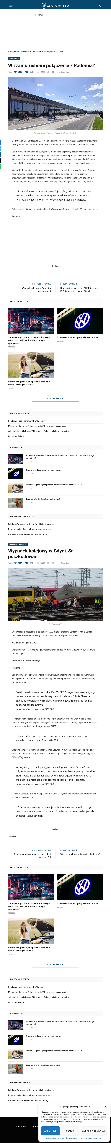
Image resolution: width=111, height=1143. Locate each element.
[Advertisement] (55, 31)
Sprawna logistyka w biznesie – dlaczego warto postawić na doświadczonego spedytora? (29, 340)
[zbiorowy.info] (55, 5)
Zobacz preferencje (93, 1131)
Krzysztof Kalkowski (23, 72)
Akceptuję (50, 1131)
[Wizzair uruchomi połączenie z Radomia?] (55, 103)
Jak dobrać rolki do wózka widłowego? (43, 499)
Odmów (70, 1131)
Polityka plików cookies (52, 1138)
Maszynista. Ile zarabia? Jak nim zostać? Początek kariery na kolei (37, 426)
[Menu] (11, 6)
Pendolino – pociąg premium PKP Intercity (26, 421)
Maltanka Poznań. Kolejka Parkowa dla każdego (28, 534)
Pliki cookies (22, 1127)
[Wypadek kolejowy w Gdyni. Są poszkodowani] (55, 594)
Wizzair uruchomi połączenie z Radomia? (80, 854)
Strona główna (13, 52)
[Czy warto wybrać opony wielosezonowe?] (80, 321)
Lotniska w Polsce (16, 436)
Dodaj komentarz (55, 399)
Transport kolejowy (18, 544)
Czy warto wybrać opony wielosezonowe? (78, 337)
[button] (105, 1106)
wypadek (12, 837)
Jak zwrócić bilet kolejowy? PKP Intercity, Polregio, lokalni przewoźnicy (38, 431)
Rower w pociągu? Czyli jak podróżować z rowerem (30, 529)
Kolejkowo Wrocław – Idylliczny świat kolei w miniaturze (32, 524)
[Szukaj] (100, 6)
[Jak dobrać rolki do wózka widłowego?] (15, 503)
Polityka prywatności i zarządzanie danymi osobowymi (82, 1138)
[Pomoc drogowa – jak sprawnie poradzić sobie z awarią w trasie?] (31, 365)
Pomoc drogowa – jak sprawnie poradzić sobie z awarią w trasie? (29, 383)
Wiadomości (26, 52)
